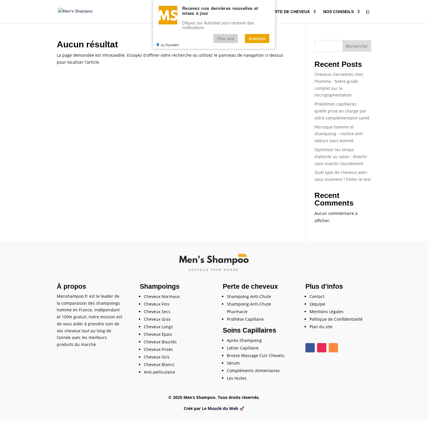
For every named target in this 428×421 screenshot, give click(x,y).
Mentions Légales (326, 311)
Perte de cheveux (289, 12)
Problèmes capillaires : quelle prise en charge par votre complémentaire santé (341, 111)
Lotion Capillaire (243, 348)
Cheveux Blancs (159, 364)
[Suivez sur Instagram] (321, 347)
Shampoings (160, 286)
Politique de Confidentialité (335, 319)
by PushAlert (170, 44)
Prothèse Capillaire (245, 319)
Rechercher (357, 46)
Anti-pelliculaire (159, 372)
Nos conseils (338, 12)
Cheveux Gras (157, 319)
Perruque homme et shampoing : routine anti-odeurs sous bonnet (339, 134)
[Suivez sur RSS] (333, 347)
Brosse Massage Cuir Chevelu (255, 355)
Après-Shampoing (244, 340)
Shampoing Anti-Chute (249, 296)
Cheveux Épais (158, 334)
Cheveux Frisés (158, 349)
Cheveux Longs (158, 326)
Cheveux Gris (156, 357)
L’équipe (317, 304)
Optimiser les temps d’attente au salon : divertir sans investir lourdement (340, 156)
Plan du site (321, 326)
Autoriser (257, 38)
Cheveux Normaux (162, 296)
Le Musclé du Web (220, 408)
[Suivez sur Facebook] (310, 347)
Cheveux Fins (156, 304)
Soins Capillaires (249, 330)
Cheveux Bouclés (160, 342)
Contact (316, 296)
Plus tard (225, 38)
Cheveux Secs (157, 311)
